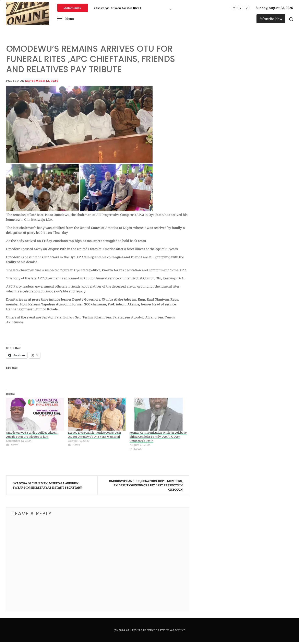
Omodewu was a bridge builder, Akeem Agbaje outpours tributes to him (32, 435)
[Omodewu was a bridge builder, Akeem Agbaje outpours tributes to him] (35, 414)
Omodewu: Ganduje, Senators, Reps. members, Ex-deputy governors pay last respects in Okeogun (146, 485)
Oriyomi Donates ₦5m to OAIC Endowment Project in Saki (148, 8)
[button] (65, 18)
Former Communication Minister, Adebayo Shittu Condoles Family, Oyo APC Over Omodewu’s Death (158, 437)
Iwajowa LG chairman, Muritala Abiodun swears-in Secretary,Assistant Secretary (47, 485)
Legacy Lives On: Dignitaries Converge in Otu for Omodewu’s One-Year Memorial (94, 435)
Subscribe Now (271, 18)
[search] (291, 19)
